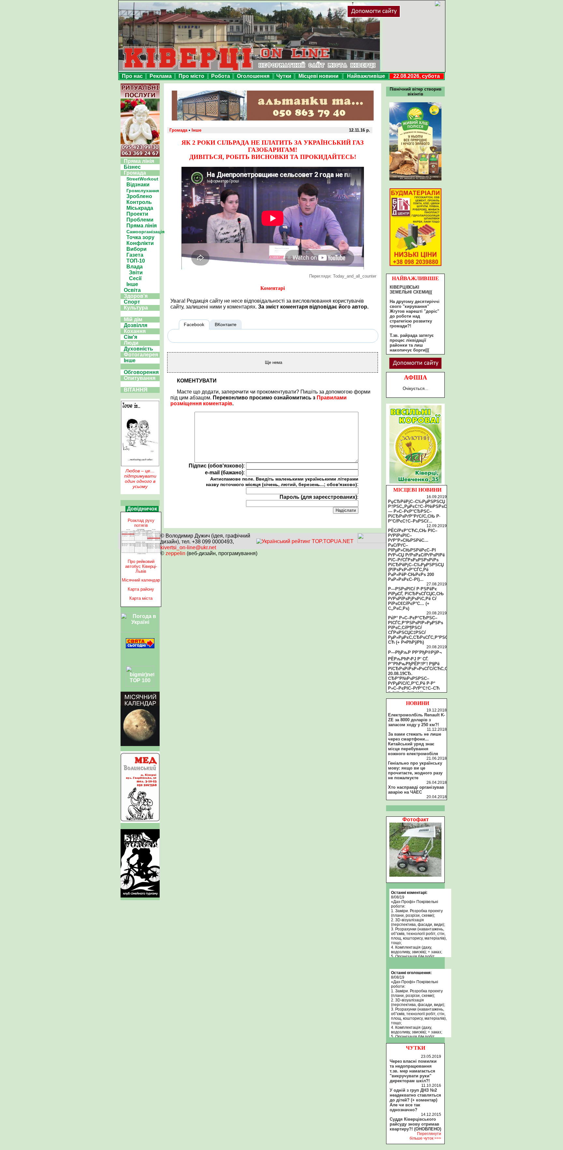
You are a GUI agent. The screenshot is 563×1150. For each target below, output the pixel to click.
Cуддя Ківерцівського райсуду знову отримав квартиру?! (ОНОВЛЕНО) (415, 1124)
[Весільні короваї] (415, 483)
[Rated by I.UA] (371, 541)
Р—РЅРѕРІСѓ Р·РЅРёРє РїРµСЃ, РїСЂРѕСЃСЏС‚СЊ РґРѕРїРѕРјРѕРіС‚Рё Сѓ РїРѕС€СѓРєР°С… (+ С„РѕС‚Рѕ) (416, 598)
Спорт (132, 302)
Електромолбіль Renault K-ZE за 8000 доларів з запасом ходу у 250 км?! (416, 719)
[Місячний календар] (140, 744)
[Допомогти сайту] (394, 16)
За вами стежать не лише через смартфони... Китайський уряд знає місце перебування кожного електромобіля (414, 744)
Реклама (161, 76)
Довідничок (142, 508)
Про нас (132, 76)
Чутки (283, 76)
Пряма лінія (139, 161)
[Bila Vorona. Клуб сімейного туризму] (140, 897)
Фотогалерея (141, 354)
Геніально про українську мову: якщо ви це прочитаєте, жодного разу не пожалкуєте (415, 770)
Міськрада (139, 208)
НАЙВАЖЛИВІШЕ (415, 278)
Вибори (136, 249)
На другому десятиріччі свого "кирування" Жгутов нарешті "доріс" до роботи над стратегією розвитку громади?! (415, 313)
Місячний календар (141, 580)
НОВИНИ (417, 703)
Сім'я (130, 337)
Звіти (136, 272)
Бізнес (132, 167)
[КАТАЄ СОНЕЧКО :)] (415, 875)
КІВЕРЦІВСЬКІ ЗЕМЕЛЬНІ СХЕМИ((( (411, 290)
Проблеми (139, 220)
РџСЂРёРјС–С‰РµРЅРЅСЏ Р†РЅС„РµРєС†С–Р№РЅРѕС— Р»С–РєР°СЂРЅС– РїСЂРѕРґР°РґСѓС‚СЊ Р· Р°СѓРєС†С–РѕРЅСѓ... (417, 511)
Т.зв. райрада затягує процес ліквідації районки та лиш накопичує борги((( (412, 342)
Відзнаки (138, 184)
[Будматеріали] (415, 266)
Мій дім (133, 319)
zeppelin (175, 553)
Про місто (191, 76)
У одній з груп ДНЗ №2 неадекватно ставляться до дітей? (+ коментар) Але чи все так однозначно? (415, 1100)
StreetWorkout (142, 178)
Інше (132, 284)
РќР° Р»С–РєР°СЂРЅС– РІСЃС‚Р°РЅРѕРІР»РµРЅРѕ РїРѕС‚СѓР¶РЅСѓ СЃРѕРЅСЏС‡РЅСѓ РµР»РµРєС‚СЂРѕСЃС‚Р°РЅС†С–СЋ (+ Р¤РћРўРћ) (421, 630)
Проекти (137, 214)
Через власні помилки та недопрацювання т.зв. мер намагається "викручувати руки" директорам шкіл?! (413, 1071)
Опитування (139, 378)
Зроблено (139, 196)
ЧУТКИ (415, 1048)
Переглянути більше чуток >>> (425, 1136)
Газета (134, 255)
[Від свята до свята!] (140, 646)
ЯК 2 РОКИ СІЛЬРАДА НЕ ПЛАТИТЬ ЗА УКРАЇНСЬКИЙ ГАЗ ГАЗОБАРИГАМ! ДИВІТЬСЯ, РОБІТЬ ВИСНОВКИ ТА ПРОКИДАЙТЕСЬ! (272, 149)
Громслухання (142, 190)
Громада (135, 173)
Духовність (138, 349)
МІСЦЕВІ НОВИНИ (417, 490)
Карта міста (140, 598)
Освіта (132, 290)
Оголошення (253, 76)
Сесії (135, 278)
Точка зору (140, 237)
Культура (136, 307)
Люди (131, 343)
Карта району (141, 589)
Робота (220, 76)
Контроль (139, 202)
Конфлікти (140, 243)
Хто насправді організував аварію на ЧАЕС (416, 790)
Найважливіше (366, 76)
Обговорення (141, 372)
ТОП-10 (135, 261)
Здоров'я (136, 296)
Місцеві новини (318, 76)
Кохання (135, 331)
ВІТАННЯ (136, 390)
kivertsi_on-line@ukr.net (188, 547)
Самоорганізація (145, 231)
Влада (134, 266)
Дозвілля (135, 325)
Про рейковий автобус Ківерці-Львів (141, 566)
